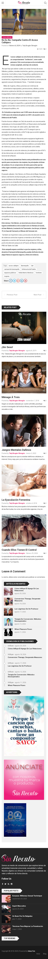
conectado (21, 577)
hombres (39, 273)
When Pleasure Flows (23, 629)
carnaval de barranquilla (11, 269)
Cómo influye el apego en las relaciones (25, 649)
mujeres (6, 276)
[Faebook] (2, 884)
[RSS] (8, 884)
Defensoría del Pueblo (29, 269)
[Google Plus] (18, 280)
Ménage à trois (11, 397)
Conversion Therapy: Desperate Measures (25, 657)
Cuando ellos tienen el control (19, 549)
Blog (44, 954)
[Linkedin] (21, 280)
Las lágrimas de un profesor (26, 609)
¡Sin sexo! (7, 347)
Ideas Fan (31, 951)
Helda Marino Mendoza (26, 273)
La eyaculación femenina (16, 499)
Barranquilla (25, 265)
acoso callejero (14, 265)
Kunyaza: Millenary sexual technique (27, 896)
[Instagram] (11, 884)
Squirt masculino (19, 906)
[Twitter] (14, 280)
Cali (32, 265)
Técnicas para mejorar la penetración (27, 926)
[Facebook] (10, 280)
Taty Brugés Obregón (29, 45)
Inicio (38, 954)
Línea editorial (7, 37)
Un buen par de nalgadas (22, 916)
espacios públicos (10, 273)
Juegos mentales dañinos (16, 449)
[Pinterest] (25, 280)
